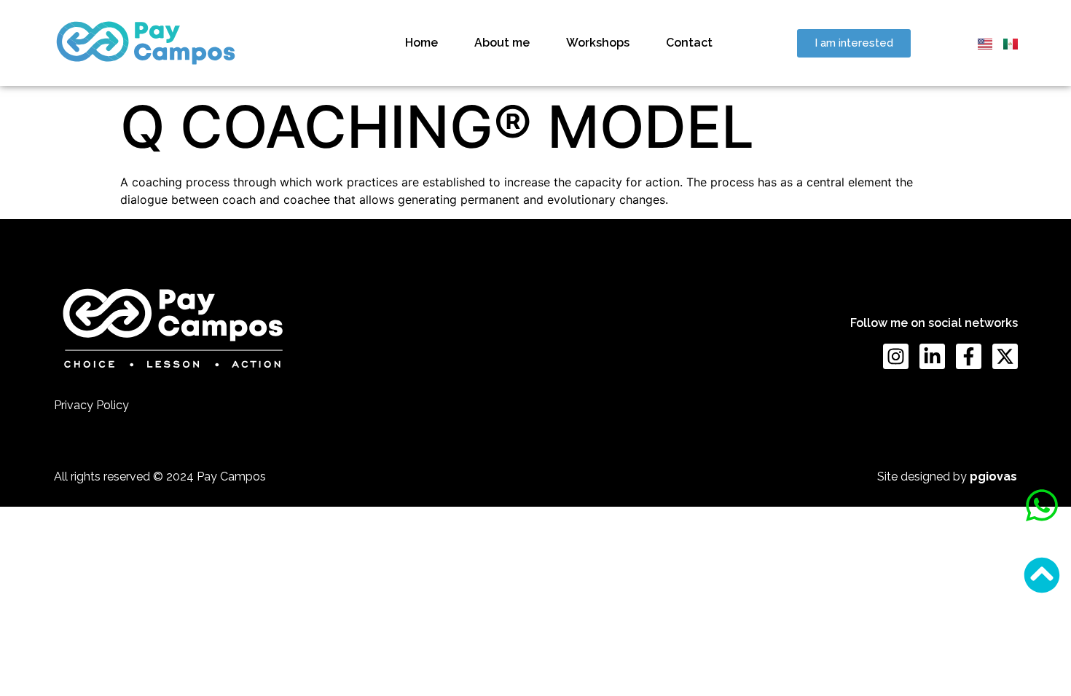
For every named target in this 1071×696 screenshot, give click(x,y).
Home (421, 43)
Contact (689, 43)
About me (502, 43)
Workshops (597, 43)
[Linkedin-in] (932, 356)
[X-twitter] (1005, 356)
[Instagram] (896, 356)
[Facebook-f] (968, 356)
